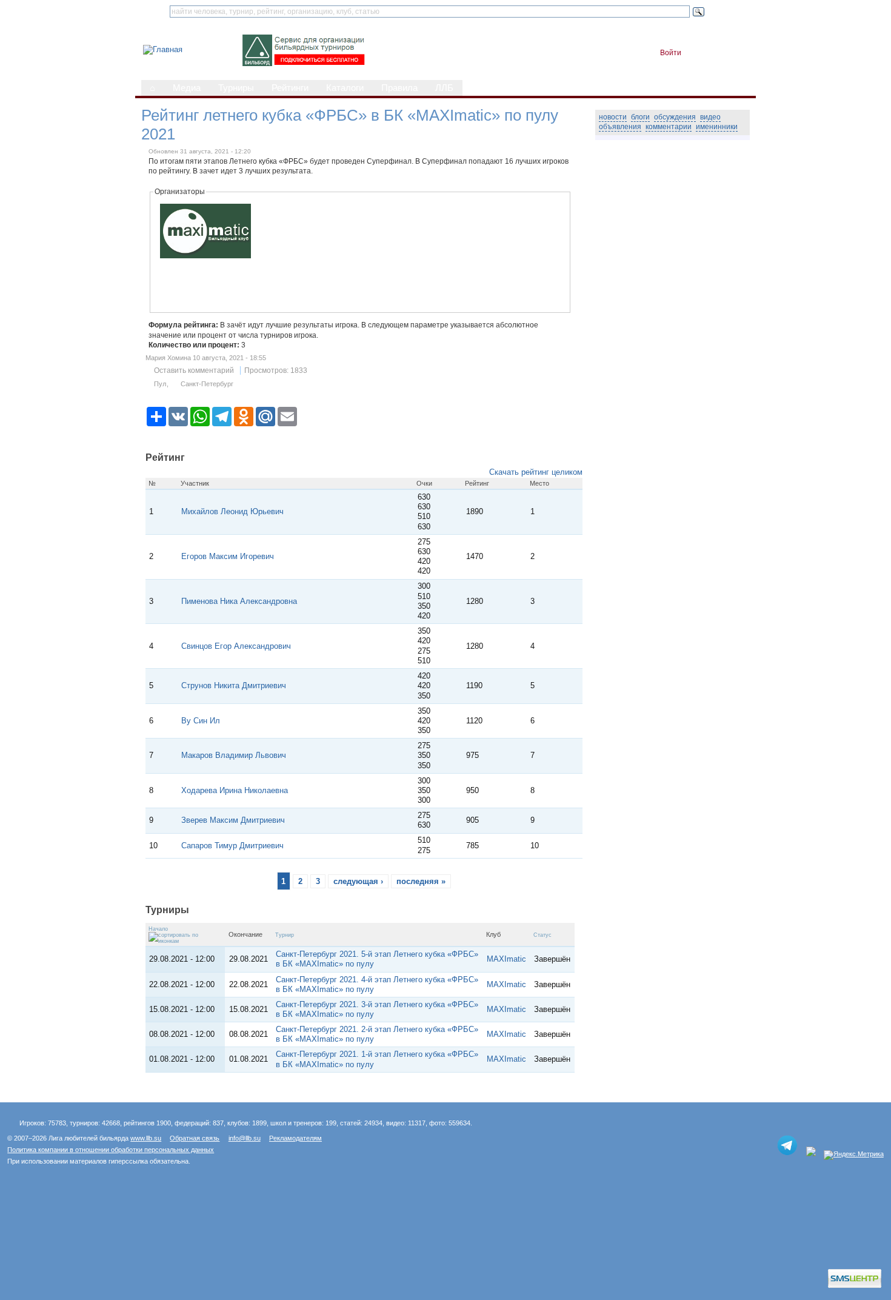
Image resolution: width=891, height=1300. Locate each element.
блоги (640, 117)
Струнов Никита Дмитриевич (233, 685)
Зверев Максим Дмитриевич (233, 820)
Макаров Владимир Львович (233, 755)
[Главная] (162, 49)
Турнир (284, 935)
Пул (160, 383)
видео (710, 117)
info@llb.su (245, 1138)
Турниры (236, 88)
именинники (717, 126)
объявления (620, 126)
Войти (670, 53)
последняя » (421, 881)
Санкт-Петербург (207, 383)
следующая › (358, 881)
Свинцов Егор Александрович (236, 646)
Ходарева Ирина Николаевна (234, 790)
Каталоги (345, 88)
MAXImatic (506, 958)
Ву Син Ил (203, 720)
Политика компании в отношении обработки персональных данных (110, 1149)
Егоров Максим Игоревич (227, 556)
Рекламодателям (295, 1138)
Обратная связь (194, 1138)
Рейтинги (290, 88)
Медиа (187, 88)
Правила (399, 88)
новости (613, 117)
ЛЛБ (444, 88)
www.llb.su (145, 1138)
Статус (542, 935)
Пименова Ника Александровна (239, 601)
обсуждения (675, 117)
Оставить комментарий (194, 370)
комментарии (669, 126)
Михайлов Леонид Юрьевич (232, 511)
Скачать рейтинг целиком (535, 472)
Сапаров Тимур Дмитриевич (232, 845)
